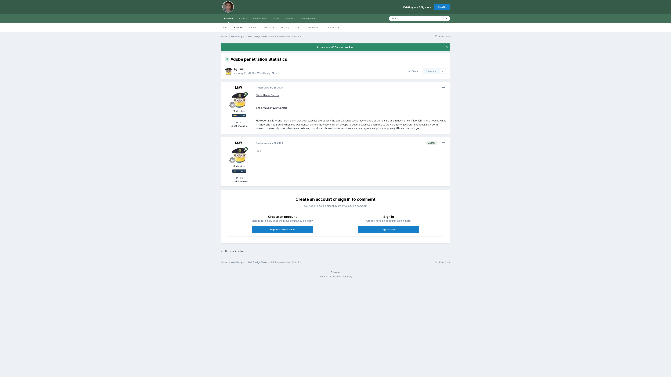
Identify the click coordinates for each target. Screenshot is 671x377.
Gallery (285, 27)
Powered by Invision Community (335, 276)
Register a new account (282, 229)
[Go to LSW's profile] (228, 71)
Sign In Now (388, 229)
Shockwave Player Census (271, 107)
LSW (241, 69)
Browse (228, 18)
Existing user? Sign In (416, 7)
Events (253, 27)
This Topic (432, 18)
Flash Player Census (267, 95)
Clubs (225, 27)
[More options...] (443, 88)
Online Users (314, 27)
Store (276, 18)
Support (290, 18)
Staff (297, 27)
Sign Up (442, 7)
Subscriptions (308, 18)
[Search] (446, 18)
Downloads (269, 27)
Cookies (335, 272)
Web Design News (268, 73)
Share (414, 71)
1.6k (240, 122)
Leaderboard (334, 27)
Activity (243, 18)
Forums (238, 27)
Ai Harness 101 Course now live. (335, 47)
